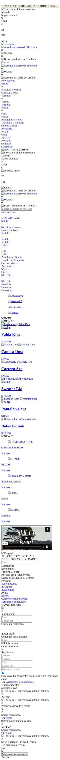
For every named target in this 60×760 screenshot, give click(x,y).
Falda (4, 113)
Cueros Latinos (9, 125)
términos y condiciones (21, 682)
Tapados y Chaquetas (12, 122)
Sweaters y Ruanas (11, 89)
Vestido (5, 101)
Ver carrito (6, 718)
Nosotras (6, 140)
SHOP (4, 83)
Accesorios (7, 128)
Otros (4, 134)
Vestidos (5, 95)
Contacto (6, 143)
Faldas (4, 107)
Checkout (6, 733)
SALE (4, 131)
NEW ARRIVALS (11, 218)
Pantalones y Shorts (11, 119)
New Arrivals (8, 80)
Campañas (6, 146)
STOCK (5, 137)
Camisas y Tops (9, 92)
